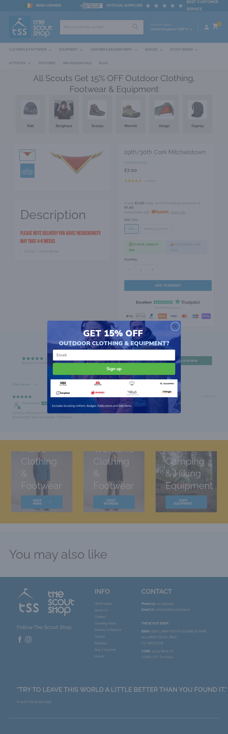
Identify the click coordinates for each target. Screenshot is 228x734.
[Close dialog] (175, 326)
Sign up (114, 369)
